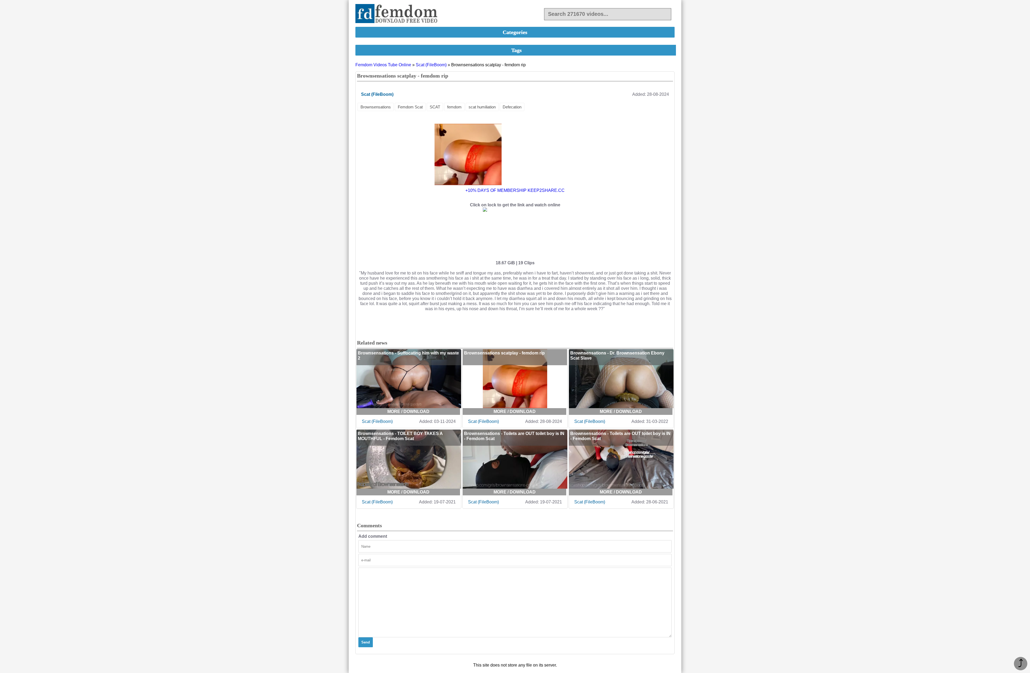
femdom (454, 107)
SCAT (435, 107)
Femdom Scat (410, 107)
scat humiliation (482, 107)
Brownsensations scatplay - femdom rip (504, 353)
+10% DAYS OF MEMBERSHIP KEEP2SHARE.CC (515, 190)
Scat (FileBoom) (431, 65)
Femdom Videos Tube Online (383, 65)
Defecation (512, 107)
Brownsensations (375, 107)
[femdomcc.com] (398, 14)
